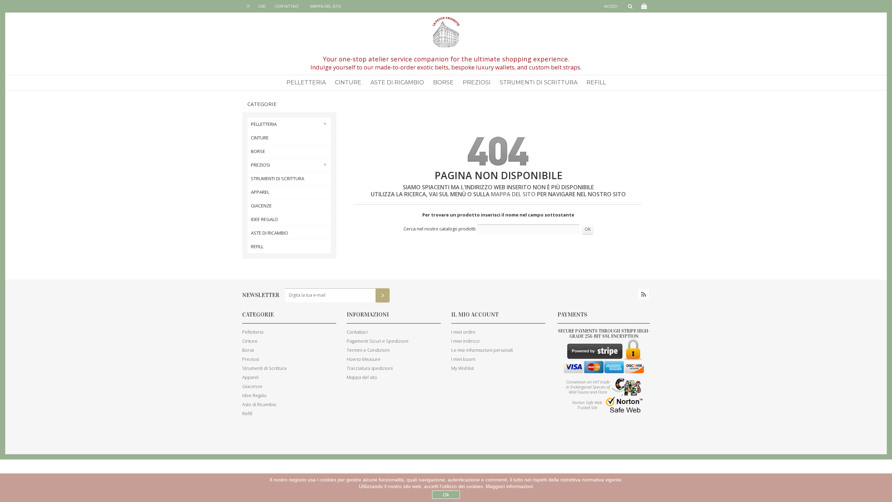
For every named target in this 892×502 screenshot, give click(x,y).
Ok (446, 494)
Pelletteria (306, 82)
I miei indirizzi (465, 341)
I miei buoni (463, 359)
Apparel (260, 192)
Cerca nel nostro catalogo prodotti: (439, 229)
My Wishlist (462, 368)
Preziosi (477, 82)
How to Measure (363, 359)
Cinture (348, 82)
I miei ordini (463, 332)
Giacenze (261, 206)
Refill (596, 82)
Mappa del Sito (514, 194)
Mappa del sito (325, 6)
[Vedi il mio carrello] (643, 6)
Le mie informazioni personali (482, 350)
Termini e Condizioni (368, 350)
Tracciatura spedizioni (370, 368)
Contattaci (287, 6)
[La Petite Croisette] (446, 32)
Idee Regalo (264, 219)
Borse (443, 82)
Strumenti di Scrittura (538, 82)
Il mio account (475, 314)
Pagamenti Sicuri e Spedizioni (377, 341)
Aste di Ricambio (397, 82)
